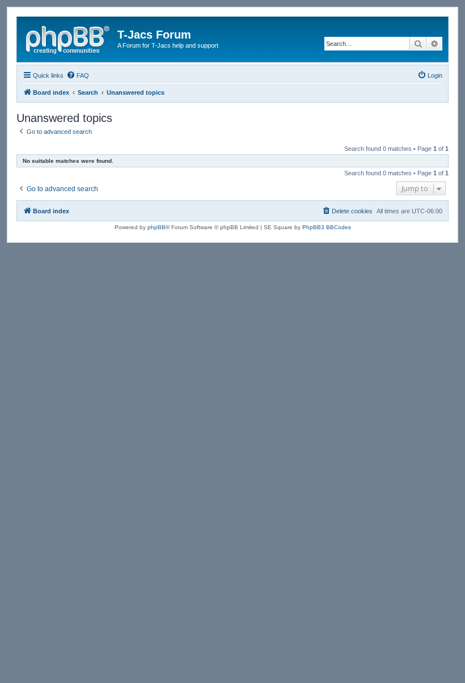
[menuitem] (77, 75)
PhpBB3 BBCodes (326, 227)
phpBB (156, 227)
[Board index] (68, 38)
